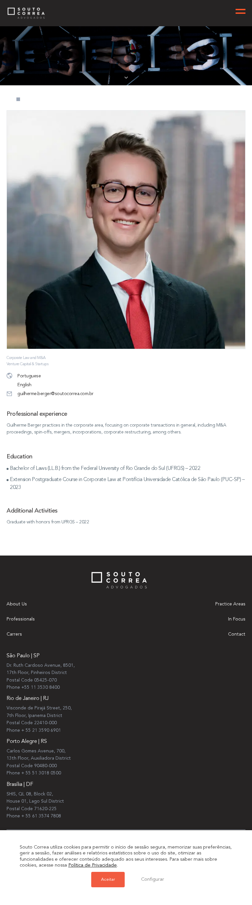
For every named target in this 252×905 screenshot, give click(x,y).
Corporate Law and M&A (26, 358)
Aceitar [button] (108, 879)
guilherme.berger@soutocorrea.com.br (55, 393)
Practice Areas (230, 604)
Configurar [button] (152, 879)
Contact (236, 634)
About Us (17, 604)
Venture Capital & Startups (27, 364)
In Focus (236, 619)
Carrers (14, 634)
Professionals (21, 619)
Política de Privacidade (92, 865)
